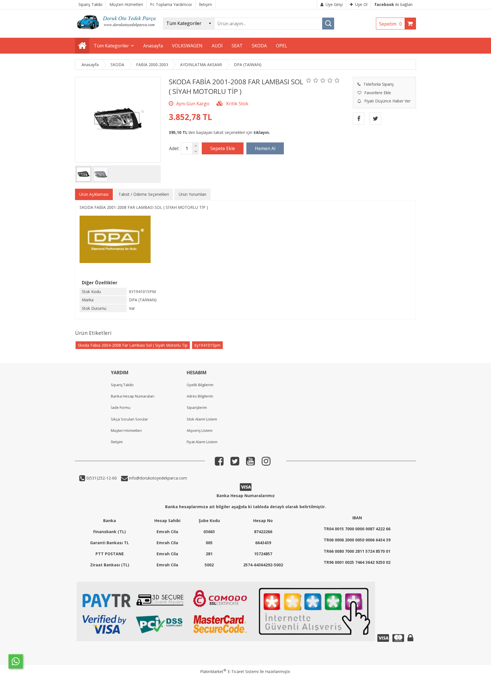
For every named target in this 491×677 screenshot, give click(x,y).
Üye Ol (361, 4)
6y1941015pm (207, 345)
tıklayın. (261, 132)
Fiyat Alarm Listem (202, 441)
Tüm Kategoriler (111, 46)
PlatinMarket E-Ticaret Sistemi (229, 671)
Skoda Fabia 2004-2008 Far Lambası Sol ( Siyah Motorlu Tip (133, 345)
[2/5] (312, 80)
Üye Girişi (334, 4)
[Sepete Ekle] (223, 148)
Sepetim (390, 24)
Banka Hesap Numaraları (132, 396)
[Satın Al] (265, 148)
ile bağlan (394, 4)
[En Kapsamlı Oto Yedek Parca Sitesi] (117, 31)
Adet (174, 148)
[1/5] (308, 80)
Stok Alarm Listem (202, 419)
